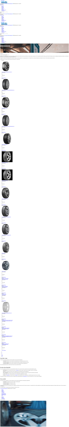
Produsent (1, 49)
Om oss (2, 9)
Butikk (2, 16)
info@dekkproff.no (5, 388)
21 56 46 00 (1, 388)
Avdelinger (3, 8)
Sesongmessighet (2, 48)
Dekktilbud (3, 392)
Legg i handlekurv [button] (4, 132)
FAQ (2, 395)
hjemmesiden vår (25, 376)
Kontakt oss (3, 10)
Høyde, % (1, 47)
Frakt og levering (4, 394)
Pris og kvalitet (5, 51)
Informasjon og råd (4, 20)
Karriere (3, 397)
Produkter (3, 6)
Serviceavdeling (2, 0)
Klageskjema (3, 398)
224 (2, 355)
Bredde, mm (1, 46)
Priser (2, 18)
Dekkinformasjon (4, 393)
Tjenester (3, 7)
